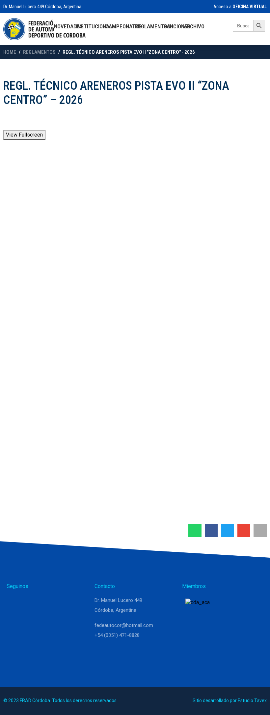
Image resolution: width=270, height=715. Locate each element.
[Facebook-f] (46, 603)
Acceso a (239, 6)
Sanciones (177, 26)
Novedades (68, 26)
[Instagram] (30, 603)
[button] (195, 530)
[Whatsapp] (14, 603)
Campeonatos (123, 26)
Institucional (94, 26)
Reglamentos (152, 26)
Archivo (194, 26)
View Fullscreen (24, 135)
